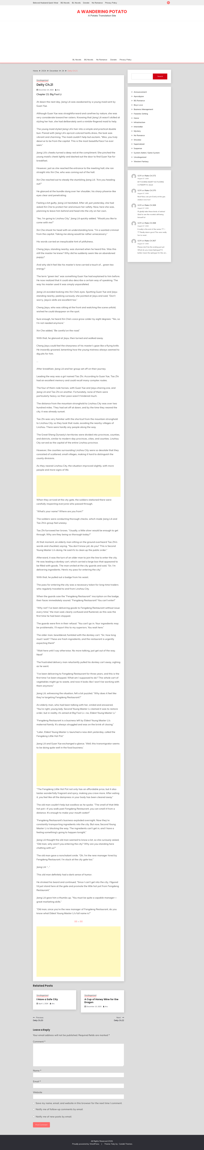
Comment (39, 1041)
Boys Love (138, 105)
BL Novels (76, 3)
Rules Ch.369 (150, 205)
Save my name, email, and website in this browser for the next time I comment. (79, 1103)
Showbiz (137, 140)
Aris (58, 90)
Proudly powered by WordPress (86, 1144)
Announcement (140, 92)
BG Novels (65, 3)
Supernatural (139, 144)
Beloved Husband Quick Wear (45, 3)
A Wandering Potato (102, 11)
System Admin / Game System (147, 153)
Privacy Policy (111, 3)
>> (81, 920)
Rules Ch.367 (150, 240)
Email (37, 1081)
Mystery (137, 131)
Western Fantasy (141, 161)
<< (75, 920)
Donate (86, 3)
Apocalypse (139, 96)
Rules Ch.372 (150, 175)
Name (37, 1070)
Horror (136, 118)
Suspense (138, 148)
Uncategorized (42, 80)
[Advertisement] (102, 38)
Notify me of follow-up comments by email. (59, 1109)
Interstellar (138, 126)
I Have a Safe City (47, 999)
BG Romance (139, 100)
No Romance (97, 3)
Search (160, 76)
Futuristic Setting (141, 113)
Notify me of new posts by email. (54, 1116)
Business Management (143, 109)
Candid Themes (125, 1144)
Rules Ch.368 (150, 223)
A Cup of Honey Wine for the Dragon (101, 1001)
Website (37, 1092)
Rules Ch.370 (150, 190)
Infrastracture (139, 122)
